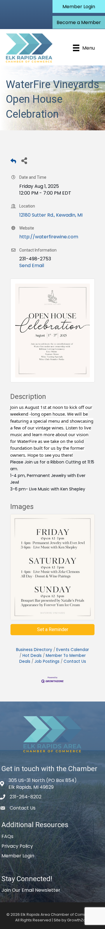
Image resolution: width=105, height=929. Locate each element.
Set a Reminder (52, 629)
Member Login (17, 855)
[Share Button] (24, 160)
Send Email (31, 265)
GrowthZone (79, 920)
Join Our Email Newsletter (30, 890)
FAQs (7, 836)
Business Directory (34, 650)
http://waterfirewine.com (48, 236)
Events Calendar (72, 650)
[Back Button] (13, 162)
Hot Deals (32, 655)
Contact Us (75, 661)
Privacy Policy (17, 846)
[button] (78, 6)
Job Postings (47, 661)
